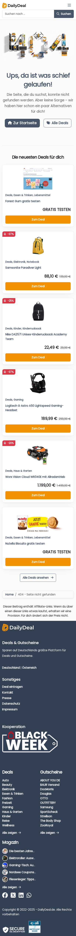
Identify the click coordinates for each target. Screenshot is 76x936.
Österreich (29, 668)
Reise (6, 821)
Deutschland (11, 668)
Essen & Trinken (12, 794)
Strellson (46, 816)
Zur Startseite (25, 122)
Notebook (33, 262)
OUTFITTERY (48, 803)
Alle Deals (60, 122)
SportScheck (49, 812)
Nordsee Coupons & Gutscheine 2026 (35, 872)
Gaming (7, 807)
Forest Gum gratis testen (22, 201)
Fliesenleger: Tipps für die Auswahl (32, 879)
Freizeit (7, 803)
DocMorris (47, 789)
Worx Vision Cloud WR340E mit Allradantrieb (35, 477)
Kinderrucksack (32, 328)
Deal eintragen (12, 687)
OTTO (44, 798)
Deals (8, 195)
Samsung (46, 807)
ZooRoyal (46, 825)
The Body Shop (50, 821)
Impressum (10, 709)
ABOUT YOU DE (50, 780)
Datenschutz (11, 704)
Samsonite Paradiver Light (23, 268)
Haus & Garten (12, 812)
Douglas (45, 794)
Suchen (65, 14)
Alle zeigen (10, 833)
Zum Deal (38, 219)
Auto (5, 780)
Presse (6, 698)
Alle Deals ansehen (36, 578)
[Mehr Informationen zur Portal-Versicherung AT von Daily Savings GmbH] (35, 927)
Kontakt (7, 692)
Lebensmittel (42, 195)
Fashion (7, 798)
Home (9, 594)
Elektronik (8, 789)
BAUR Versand (49, 785)
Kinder (17, 328)
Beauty (7, 785)
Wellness (8, 825)
